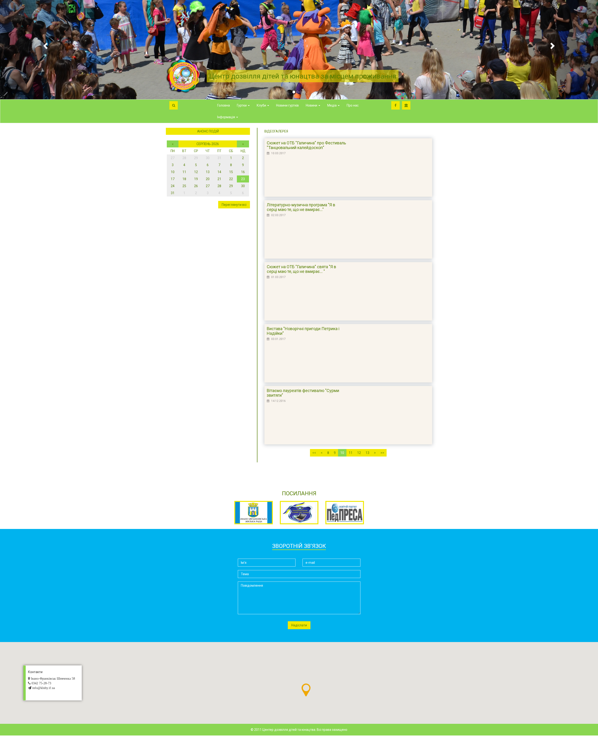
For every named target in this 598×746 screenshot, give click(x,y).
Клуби (262, 105)
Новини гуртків (287, 105)
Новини (312, 105)
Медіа (332, 105)
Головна (223, 105)
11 (350, 453)
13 (367, 453)
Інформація (226, 117)
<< (314, 453)
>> (382, 453)
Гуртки (242, 105)
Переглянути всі (234, 205)
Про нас (353, 105)
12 (359, 453)
